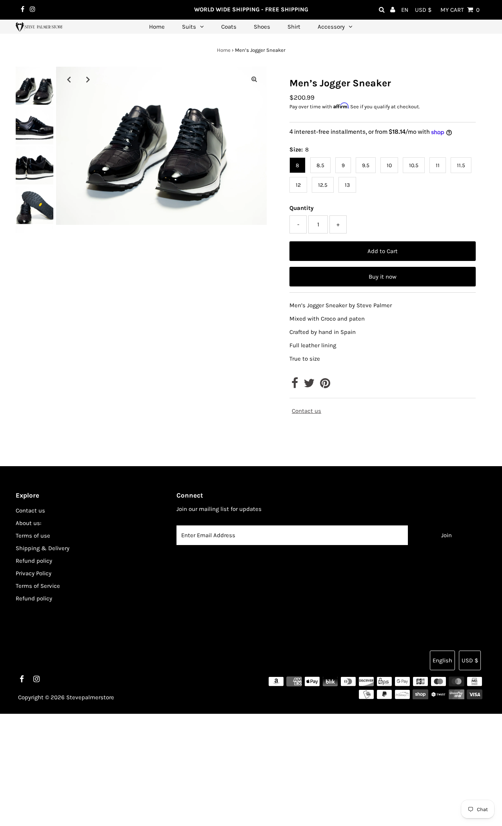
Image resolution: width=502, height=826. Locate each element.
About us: (28, 523)
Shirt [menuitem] (293, 26)
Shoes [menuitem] (262, 26)
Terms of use (33, 535)
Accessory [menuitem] (331, 26)
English (442, 660)
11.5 (461, 165)
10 (389, 165)
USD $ (423, 9)
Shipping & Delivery (42, 548)
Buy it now (383, 276)
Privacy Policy (33, 573)
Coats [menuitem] (228, 26)
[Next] (87, 79)
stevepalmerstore (90, 697)
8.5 (320, 165)
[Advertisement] (235, 769)
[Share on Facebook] (294, 385)
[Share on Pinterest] (325, 385)
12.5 (322, 185)
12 (298, 185)
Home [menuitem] (157, 26)
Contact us (306, 411)
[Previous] (68, 79)
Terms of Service (38, 585)
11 (438, 165)
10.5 (413, 165)
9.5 (365, 165)
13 (347, 185)
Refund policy (34, 560)
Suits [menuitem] (189, 26)
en (404, 9)
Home (224, 50)
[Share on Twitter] (309, 385)
